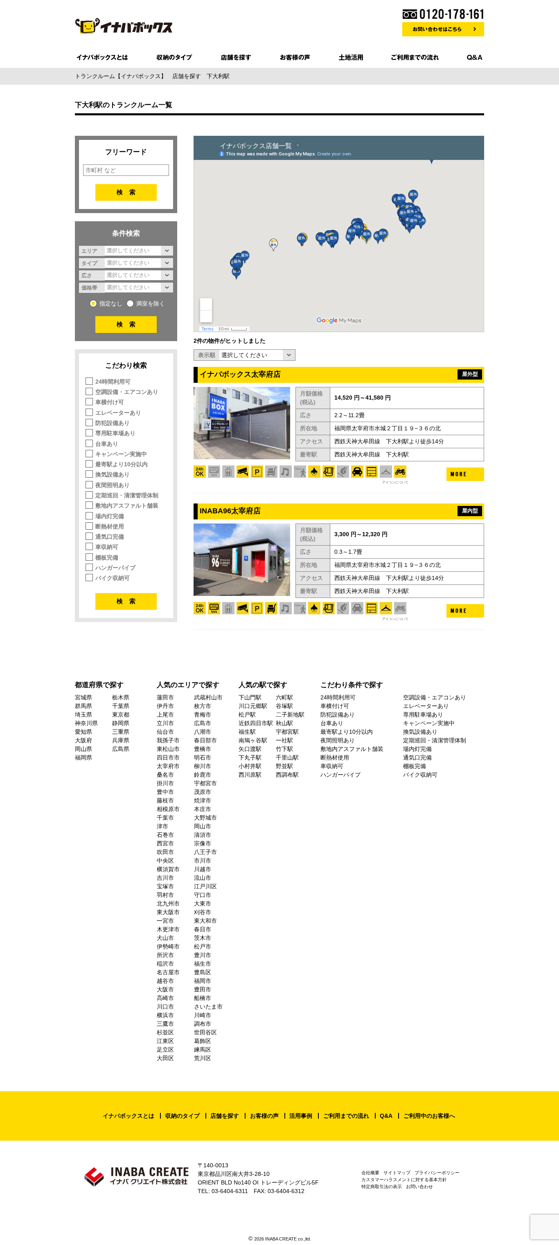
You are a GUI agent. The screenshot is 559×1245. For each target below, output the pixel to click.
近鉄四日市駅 (256, 723)
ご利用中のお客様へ (429, 1115)
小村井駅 (250, 766)
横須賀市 (168, 869)
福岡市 (202, 981)
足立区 (165, 1049)
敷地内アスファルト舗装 (126, 505)
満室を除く (150, 303)
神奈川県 (86, 723)
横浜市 (165, 1015)
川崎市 (202, 1015)
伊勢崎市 (168, 946)
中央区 (165, 860)
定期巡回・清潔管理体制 (126, 495)
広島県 (120, 749)
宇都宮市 (205, 783)
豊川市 (202, 955)
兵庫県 (120, 740)
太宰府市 (168, 766)
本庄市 (202, 809)
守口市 (202, 895)
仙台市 (165, 731)
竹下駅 (284, 749)
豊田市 (202, 989)
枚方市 (202, 706)
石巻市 (165, 834)
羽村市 (165, 895)
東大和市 (205, 920)
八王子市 (205, 852)
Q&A (386, 1115)
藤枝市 (165, 800)
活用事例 (300, 1115)
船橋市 (202, 998)
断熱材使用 (109, 526)
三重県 (120, 731)
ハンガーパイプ (115, 568)
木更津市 (168, 929)
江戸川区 (205, 886)
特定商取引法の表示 (381, 1186)
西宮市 (165, 843)
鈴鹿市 (202, 774)
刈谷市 (202, 912)
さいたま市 (208, 1006)
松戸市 (202, 946)
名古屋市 (168, 972)
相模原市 (168, 809)
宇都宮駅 (287, 731)
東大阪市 (168, 912)
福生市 (202, 963)
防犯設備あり (112, 423)
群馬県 (83, 706)
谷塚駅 (284, 706)
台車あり (106, 444)
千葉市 (165, 817)
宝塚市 (165, 886)
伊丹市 (165, 706)
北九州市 (168, 903)
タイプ (89, 263)
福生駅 (247, 731)
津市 (162, 826)
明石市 (202, 757)
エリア (89, 251)
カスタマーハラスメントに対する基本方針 (404, 1179)
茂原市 (202, 792)
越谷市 (165, 981)
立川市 (165, 723)
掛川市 (165, 783)
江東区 (165, 1041)
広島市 (202, 723)
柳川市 (202, 766)
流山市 (202, 877)
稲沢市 (165, 963)
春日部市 (205, 740)
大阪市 (165, 989)
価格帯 (89, 287)
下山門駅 (250, 697)
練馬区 (202, 1049)
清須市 (202, 834)
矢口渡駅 (250, 749)
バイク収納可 (112, 578)
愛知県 (83, 731)
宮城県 (83, 697)
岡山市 (202, 826)
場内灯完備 (109, 516)
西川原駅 (250, 774)
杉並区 (165, 1032)
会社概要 (370, 1172)
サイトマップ (396, 1172)
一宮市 (165, 920)
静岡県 (120, 723)
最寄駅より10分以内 (121, 464)
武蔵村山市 (208, 697)
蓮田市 (165, 697)
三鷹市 (165, 1023)
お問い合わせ (419, 1186)
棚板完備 (106, 557)
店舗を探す (224, 1115)
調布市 (202, 1023)
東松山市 (168, 749)
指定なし (110, 303)
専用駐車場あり (115, 433)
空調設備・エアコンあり (126, 392)
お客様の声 (264, 1115)
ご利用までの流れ (346, 1115)
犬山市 (165, 938)
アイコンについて (395, 482)
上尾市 (165, 714)
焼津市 (202, 800)
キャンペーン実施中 (121, 454)
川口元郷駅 (253, 706)
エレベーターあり (118, 413)
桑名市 (165, 774)
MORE (459, 474)
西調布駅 (287, 774)
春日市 (202, 929)
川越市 (202, 869)
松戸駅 (247, 714)
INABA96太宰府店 (230, 511)
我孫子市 (168, 740)
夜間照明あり (112, 485)
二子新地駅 (290, 714)
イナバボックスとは (128, 1115)
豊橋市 (202, 749)
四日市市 (168, 757)
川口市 (165, 1006)
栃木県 (120, 697)
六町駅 (284, 697)
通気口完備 (109, 536)
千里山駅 (287, 757)
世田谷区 (205, 1032)
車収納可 (106, 547)
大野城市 (205, 817)
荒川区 (202, 1058)
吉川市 (165, 877)
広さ (86, 275)
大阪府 (83, 740)
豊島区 (202, 972)
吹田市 (165, 852)
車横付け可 (109, 402)
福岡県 (83, 757)
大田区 (165, 1058)
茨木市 (202, 938)
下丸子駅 (250, 757)
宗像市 (202, 843)
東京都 (120, 714)
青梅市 (202, 714)
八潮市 (202, 731)
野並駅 (284, 766)
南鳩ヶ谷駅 (253, 740)
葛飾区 (202, 1041)
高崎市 (165, 998)
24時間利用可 (113, 381)
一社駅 (284, 740)
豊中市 (165, 792)
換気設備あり (112, 474)
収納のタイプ (182, 1115)
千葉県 (120, 706)
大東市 (202, 903)
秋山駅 (284, 723)
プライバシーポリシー (437, 1172)
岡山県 (83, 749)
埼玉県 (83, 714)
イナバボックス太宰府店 (240, 374)
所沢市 (165, 955)
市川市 (202, 860)
